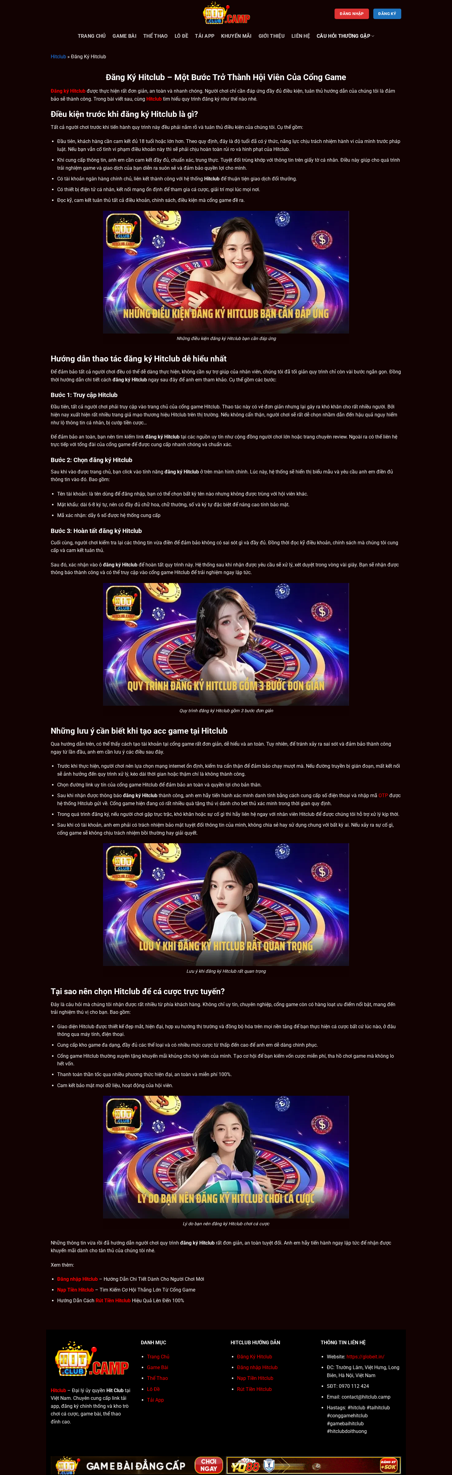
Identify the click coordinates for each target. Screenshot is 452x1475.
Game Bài (125, 36)
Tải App (204, 36)
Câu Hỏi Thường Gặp (343, 36)
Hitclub (58, 57)
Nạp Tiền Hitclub (255, 1378)
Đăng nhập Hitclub (257, 1367)
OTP (383, 795)
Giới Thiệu (272, 36)
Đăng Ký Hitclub (254, 1357)
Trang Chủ (92, 36)
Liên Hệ (300, 36)
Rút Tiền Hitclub (254, 1389)
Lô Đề (181, 36)
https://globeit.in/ (366, 1357)
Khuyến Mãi (236, 36)
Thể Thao (155, 36)
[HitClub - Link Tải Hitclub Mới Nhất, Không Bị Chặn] (226, 14)
